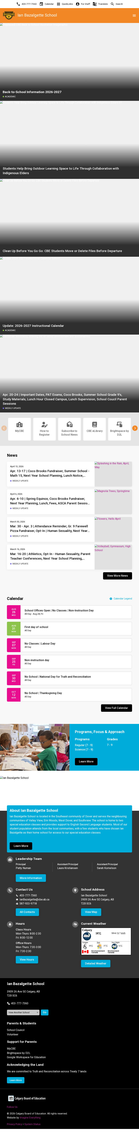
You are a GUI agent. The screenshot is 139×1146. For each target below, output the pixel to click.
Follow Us (12, 1107)
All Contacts (27, 912)
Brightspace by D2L (18, 1053)
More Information (31, 878)
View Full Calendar (116, 708)
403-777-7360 (28, 895)
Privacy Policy (14, 1124)
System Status (32, 1124)
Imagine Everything (30, 1117)
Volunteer (12, 1034)
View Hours (27, 959)
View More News (117, 575)
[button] (135, 428)
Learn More (86, 761)
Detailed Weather (95, 963)
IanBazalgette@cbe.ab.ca (34, 899)
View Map (91, 912)
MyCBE (11, 1048)
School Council (15, 1030)
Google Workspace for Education (26, 1057)
